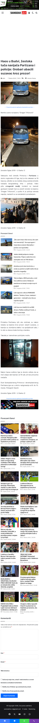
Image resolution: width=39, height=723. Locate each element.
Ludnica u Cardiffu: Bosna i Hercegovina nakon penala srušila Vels (8, 557)
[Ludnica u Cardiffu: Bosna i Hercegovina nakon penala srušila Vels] (10, 547)
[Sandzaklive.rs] (18, 12)
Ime (2, 653)
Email (3, 662)
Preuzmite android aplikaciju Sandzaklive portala (19, 398)
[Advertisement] (19, 36)
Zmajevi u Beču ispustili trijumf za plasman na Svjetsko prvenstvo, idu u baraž (28, 607)
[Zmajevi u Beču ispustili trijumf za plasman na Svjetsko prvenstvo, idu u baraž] (29, 597)
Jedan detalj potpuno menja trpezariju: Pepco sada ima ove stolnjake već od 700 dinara (24, 256)
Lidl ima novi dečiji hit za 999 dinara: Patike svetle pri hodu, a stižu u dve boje (25, 309)
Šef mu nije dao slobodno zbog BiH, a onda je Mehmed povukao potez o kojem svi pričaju (9, 533)
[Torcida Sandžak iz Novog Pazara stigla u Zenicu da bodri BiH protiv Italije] (10, 499)
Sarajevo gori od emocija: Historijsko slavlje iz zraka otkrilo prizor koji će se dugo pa (9, 486)
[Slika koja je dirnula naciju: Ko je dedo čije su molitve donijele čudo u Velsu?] (29, 522)
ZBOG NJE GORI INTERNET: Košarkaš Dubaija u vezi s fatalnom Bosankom (29, 557)
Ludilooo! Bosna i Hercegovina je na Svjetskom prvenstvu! (28, 485)
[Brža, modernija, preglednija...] (19, 404)
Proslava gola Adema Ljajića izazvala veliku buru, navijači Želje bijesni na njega (28, 580)
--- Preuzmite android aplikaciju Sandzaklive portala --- (20, 107)
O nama (24, 709)
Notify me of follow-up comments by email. (16, 687)
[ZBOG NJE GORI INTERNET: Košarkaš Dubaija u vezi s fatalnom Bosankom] (29, 547)
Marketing (32, 709)
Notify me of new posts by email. (13, 691)
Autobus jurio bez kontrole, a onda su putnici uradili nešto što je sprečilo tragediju (26, 268)
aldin (3, 78)
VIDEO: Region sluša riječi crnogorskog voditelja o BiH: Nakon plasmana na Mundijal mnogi (8, 462)
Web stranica (5, 671)
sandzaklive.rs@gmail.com (12, 709)
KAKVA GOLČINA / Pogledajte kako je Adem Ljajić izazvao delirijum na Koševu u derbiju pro (9, 607)
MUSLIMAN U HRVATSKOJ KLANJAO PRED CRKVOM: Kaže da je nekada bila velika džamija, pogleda (9, 583)
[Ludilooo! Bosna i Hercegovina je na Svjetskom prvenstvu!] (29, 476)
